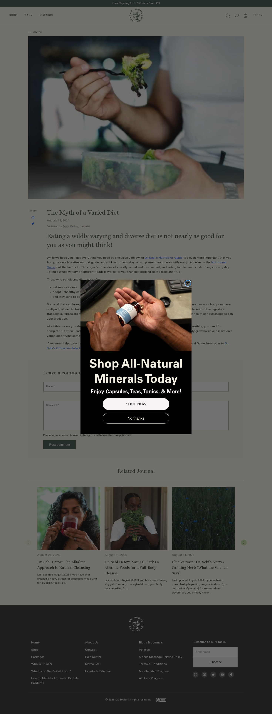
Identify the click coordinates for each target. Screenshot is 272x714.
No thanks (136, 418)
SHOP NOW (136, 404)
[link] (136, 315)
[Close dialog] (188, 283)
